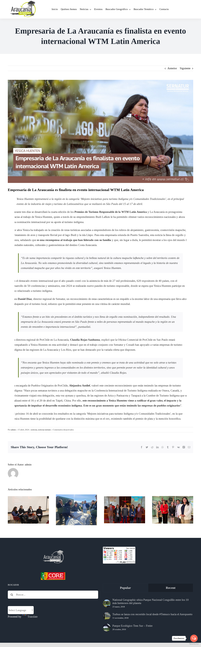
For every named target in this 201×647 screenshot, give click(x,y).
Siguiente (185, 68)
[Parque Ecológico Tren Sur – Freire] (107, 627)
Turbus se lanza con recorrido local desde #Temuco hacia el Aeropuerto (152, 614)
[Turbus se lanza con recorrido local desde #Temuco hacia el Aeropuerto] (107, 616)
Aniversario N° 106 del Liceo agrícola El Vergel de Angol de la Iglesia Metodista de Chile (124, 500)
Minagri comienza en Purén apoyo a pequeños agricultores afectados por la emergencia (76, 500)
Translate (33, 616)
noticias (34, 430)
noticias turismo (44, 430)
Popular (125, 588)
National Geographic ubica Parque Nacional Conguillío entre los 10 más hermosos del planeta (150, 601)
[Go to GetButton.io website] (194, 644)
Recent (170, 588)
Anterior (172, 68)
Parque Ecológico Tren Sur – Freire (132, 625)
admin (13, 430)
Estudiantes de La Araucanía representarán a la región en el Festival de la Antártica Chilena (172, 498)
